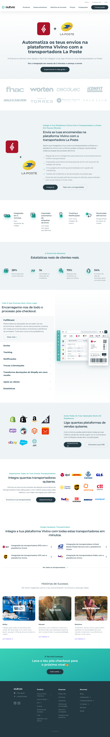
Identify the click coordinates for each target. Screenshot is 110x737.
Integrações (83, 7)
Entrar (87, 2)
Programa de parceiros (63, 716)
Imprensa (62, 701)
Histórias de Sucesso (58, 7)
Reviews (83, 707)
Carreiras (61, 697)
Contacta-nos (96, 2)
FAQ (106, 2)
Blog (82, 694)
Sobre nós (62, 694)
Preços (72, 7)
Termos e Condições (62, 711)
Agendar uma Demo (42, 720)
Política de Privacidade (62, 705)
